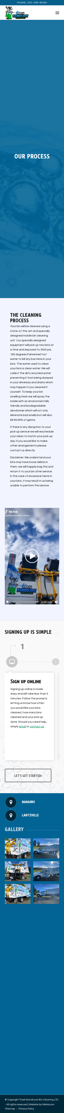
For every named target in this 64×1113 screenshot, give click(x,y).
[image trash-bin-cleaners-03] (47, 895)
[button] (32, 556)
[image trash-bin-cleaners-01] (47, 872)
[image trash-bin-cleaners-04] (19, 895)
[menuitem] (57, 12)
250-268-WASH (37, 2)
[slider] (25, 601)
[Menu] (57, 12)
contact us (37, 726)
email (22, 726)
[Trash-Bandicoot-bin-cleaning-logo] (26, 12)
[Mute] (56, 602)
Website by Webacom (41, 1104)
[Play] (7, 602)
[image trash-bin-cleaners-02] (47, 849)
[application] (32, 556)
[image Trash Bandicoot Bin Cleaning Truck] (19, 849)
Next (55, 661)
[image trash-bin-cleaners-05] (19, 872)
